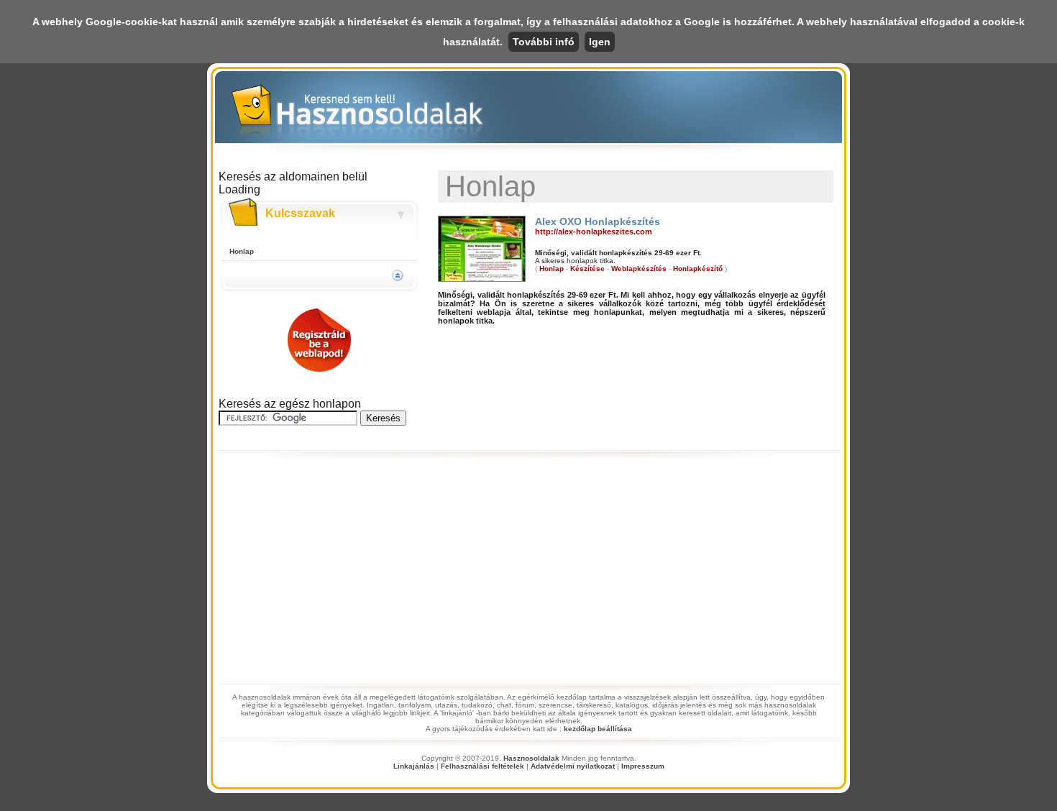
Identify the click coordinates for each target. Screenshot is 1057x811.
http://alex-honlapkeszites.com (593, 231)
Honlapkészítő (698, 268)
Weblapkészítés (639, 268)
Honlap (241, 251)
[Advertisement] (528, 571)
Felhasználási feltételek (482, 766)
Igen (599, 41)
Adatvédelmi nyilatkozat (573, 766)
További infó (544, 41)
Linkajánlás (413, 766)
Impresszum (642, 766)
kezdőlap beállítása (598, 729)
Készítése (587, 268)
